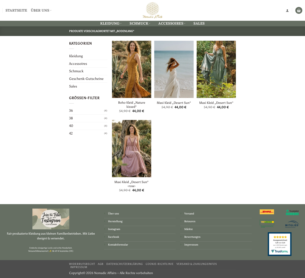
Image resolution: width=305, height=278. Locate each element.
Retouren (189, 221)
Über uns (113, 213)
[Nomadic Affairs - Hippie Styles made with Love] (152, 10)
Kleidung (109, 23)
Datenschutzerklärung (124, 263)
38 (71, 118)
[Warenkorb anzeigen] (298, 10)
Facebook (113, 236)
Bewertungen (192, 236)
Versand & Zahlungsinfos (196, 263)
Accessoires (170, 23)
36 (71, 110)
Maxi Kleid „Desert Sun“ (174, 103)
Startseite (16, 10)
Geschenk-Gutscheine (86, 79)
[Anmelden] (287, 10)
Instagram (114, 229)
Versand (189, 213)
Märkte (188, 229)
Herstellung (115, 221)
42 (71, 133)
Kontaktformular (118, 244)
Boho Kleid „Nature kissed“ (131, 104)
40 (71, 126)
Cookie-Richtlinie (159, 263)
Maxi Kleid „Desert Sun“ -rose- (131, 184)
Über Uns (40, 10)
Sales (199, 23)
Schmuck (139, 23)
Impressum (191, 244)
